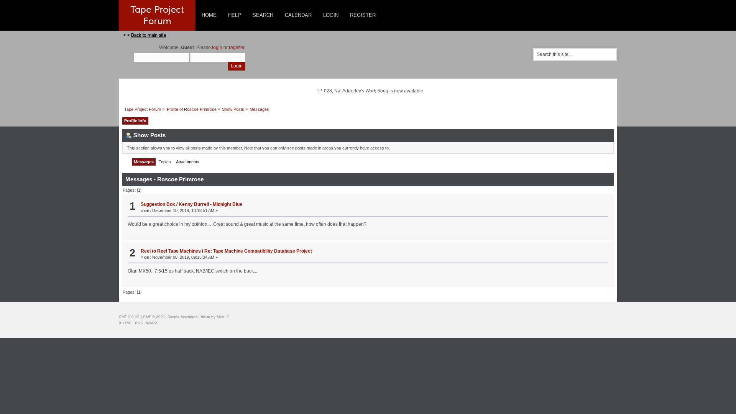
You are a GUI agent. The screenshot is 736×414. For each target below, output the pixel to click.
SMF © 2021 (154, 317)
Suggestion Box (158, 204)
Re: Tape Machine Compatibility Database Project (258, 251)
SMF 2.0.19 (129, 317)
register (236, 47)
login (217, 47)
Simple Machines (182, 317)
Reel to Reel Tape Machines (171, 251)
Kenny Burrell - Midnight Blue (210, 204)
